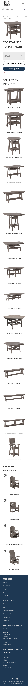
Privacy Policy (20, 681)
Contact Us (6, 620)
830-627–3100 (7, 644)
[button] (22, 23)
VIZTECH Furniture (19, 683)
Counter (19, 17)
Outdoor (9, 17)
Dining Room (6, 585)
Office (4, 592)
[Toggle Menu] (23, 3)
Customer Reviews (8, 610)
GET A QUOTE (14, 69)
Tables (14, 17)
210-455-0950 (7, 667)
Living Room (6, 589)
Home (4, 17)
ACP (4, 73)
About (4, 607)
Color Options (7, 617)
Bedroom (5, 582)
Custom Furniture (8, 614)
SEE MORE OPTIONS (14, 63)
